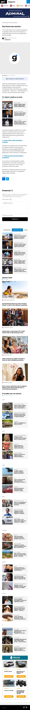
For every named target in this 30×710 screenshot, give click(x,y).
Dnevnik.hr (6, 5)
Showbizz (21, 5)
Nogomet (11, 2)
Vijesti (14, 5)
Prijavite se (15, 219)
